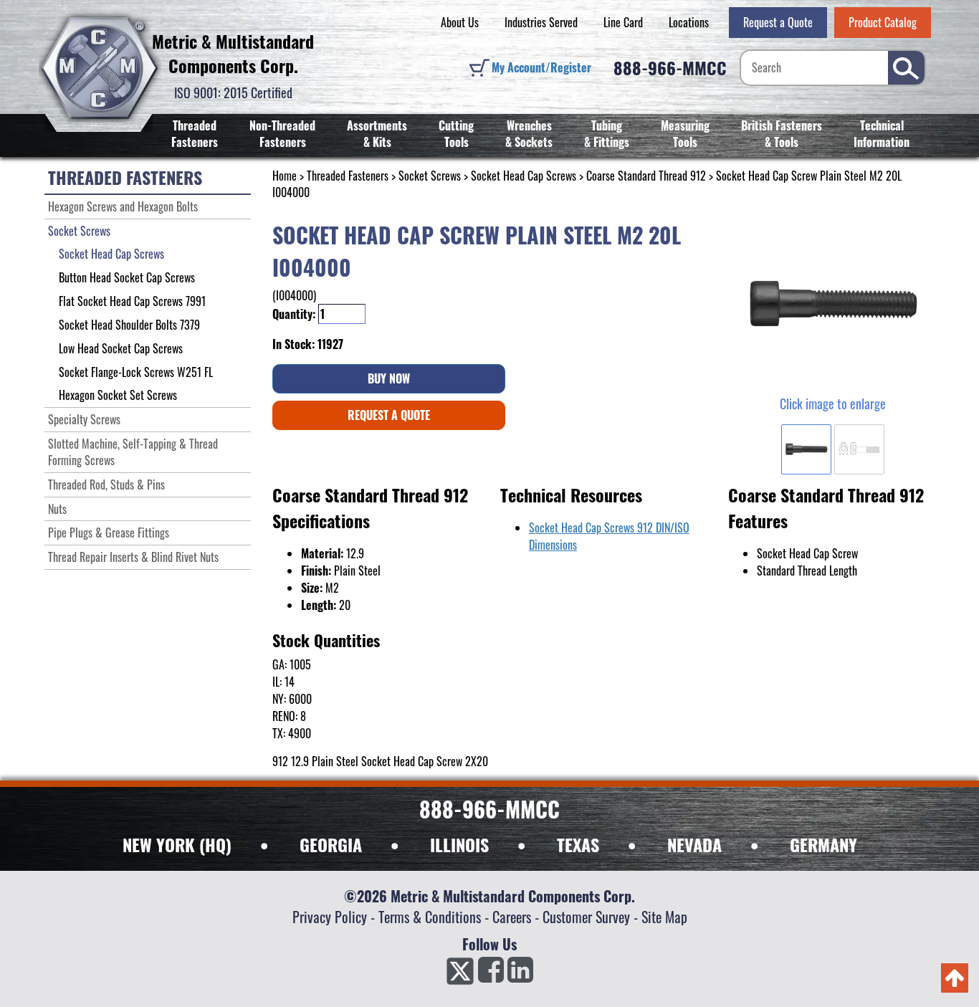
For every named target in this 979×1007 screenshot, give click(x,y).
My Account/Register (541, 67)
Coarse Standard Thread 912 (646, 175)
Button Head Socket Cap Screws (127, 277)
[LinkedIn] (520, 974)
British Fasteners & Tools (781, 134)
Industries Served (541, 22)
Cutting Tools (456, 134)
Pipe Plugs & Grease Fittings (108, 532)
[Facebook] (491, 974)
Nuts (57, 508)
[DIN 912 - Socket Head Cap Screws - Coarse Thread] (832, 304)
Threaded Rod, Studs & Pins (106, 484)
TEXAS (578, 844)
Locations (689, 22)
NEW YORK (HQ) (177, 844)
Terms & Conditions (429, 916)
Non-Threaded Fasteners (282, 134)
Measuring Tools (685, 134)
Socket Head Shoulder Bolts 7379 (129, 324)
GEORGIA (331, 844)
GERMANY (823, 844)
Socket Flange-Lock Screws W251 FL (136, 372)
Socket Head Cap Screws (523, 175)
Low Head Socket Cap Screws (121, 348)
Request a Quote (778, 22)
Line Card (623, 22)
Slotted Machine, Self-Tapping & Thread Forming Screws (133, 452)
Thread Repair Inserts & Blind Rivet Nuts (133, 556)
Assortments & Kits (377, 134)
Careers (511, 916)
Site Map (664, 916)
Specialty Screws (84, 419)
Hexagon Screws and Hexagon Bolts (123, 206)
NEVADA (694, 844)
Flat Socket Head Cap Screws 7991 (132, 301)
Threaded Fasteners (194, 134)
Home (284, 175)
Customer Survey (586, 916)
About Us (460, 22)
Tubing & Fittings (606, 134)
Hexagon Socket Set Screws (118, 395)
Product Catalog (883, 22)
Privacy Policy (329, 916)
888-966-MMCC (670, 67)
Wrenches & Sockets (529, 134)
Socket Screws (429, 175)
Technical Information (881, 134)
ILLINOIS (459, 844)
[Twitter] (460, 974)
